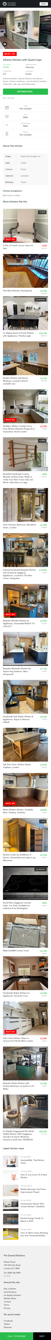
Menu (43, 4)
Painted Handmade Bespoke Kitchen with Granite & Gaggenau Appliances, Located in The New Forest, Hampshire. (19, 574)
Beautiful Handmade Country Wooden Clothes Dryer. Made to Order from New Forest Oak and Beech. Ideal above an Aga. (18, 478)
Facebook (8, 1320)
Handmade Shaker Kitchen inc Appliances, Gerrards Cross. (16, 994)
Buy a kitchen (10, 1288)
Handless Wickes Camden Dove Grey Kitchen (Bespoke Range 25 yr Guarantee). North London (19, 429)
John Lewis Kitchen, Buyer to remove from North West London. (18, 1039)
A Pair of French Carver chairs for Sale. (18, 247)
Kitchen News (10, 1298)
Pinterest (8, 1327)
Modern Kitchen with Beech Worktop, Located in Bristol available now (15, 381)
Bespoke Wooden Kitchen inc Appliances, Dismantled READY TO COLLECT (19, 623)
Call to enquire (17, 1336)
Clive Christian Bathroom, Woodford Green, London (19, 526)
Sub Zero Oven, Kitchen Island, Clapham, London (17, 766)
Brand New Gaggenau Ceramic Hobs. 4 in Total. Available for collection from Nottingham (17, 905)
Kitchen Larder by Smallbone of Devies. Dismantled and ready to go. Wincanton (19, 857)
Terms (6, 1304)
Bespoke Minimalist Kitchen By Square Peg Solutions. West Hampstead (17, 671)
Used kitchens (10, 1292)
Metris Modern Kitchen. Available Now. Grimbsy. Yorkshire (18, 811)
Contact (7, 1301)
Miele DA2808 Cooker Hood (16, 950)
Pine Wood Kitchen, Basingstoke (17, 290)
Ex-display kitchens (12, 1295)
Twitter (7, 1324)
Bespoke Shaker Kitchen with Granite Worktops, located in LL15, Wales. (18, 1086)
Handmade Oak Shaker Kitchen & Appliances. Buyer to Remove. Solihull (18, 719)
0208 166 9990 (13, 1272)
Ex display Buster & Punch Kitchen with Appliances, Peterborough (18, 334)
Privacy (7, 1308)
